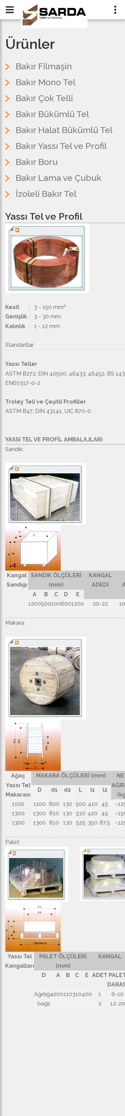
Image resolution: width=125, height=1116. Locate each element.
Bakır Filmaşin (44, 66)
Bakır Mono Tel (45, 82)
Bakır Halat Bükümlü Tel (64, 130)
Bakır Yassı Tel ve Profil (61, 146)
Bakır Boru (37, 162)
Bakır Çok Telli (44, 98)
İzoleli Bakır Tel (46, 193)
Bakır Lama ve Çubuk (58, 178)
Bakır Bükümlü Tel (52, 114)
